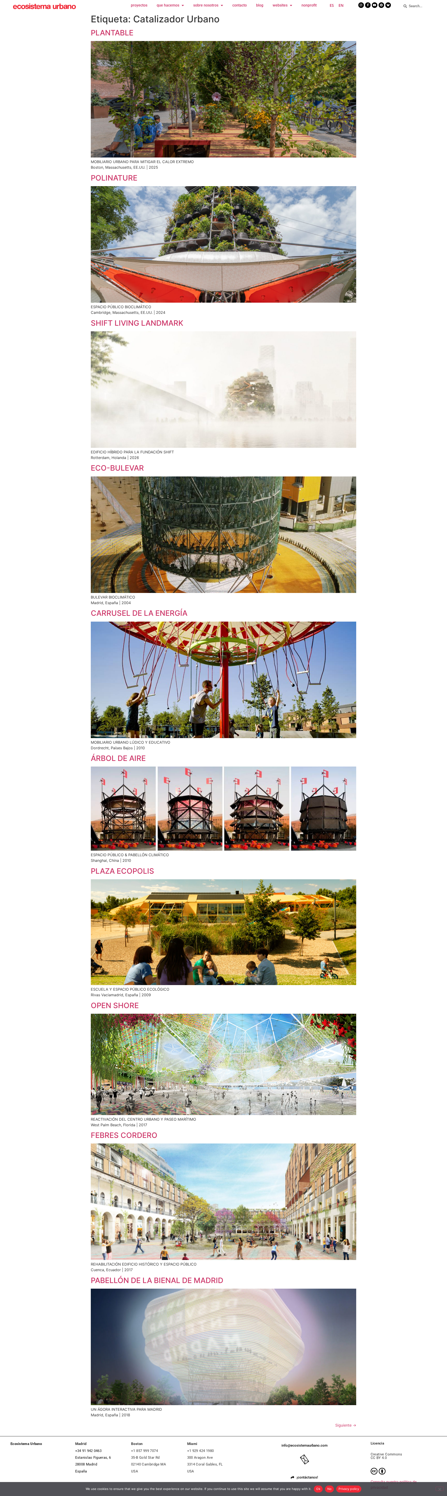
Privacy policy (349, 1489)
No (329, 1489)
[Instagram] (361, 5)
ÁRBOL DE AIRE (118, 758)
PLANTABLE (112, 32)
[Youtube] (374, 5)
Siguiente (345, 1425)
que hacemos (168, 5)
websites (280, 5)
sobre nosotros (205, 5)
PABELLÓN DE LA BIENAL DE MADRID (157, 1280)
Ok (318, 1489)
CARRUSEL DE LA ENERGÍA (139, 613)
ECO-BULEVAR (117, 467)
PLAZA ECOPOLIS (122, 871)
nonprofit (309, 5)
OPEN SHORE (115, 1005)
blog (259, 5)
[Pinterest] (381, 5)
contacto (239, 5)
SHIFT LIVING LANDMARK (137, 323)
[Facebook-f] (368, 5)
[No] (440, 1489)
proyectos (139, 5)
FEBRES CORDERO (124, 1135)
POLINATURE (114, 177)
